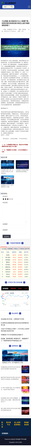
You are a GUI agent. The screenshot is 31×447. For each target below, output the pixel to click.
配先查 (2, 424)
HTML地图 (23, 439)
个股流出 (22, 249)
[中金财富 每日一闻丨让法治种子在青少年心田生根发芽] (7, 164)
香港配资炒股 (26, 423)
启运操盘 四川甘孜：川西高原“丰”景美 (12, 319)
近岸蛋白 (7, 264)
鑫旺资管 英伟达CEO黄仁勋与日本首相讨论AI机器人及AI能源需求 (11, 378)
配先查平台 (8, 423)
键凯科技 (7, 267)
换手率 (27, 249)
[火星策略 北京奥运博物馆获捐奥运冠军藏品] (22, 164)
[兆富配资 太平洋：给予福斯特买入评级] (7, 179)
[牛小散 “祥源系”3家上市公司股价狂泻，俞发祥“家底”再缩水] (25, 390)
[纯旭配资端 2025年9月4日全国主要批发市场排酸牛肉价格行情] (25, 369)
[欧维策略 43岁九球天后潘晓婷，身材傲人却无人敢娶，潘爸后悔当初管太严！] (25, 400)
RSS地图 (17, 439)
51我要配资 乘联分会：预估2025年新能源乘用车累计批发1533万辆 (15, 145)
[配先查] (9, 3)
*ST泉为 (8, 276)
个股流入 (16, 249)
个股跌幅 (9, 249)
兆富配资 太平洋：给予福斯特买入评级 (12, 362)
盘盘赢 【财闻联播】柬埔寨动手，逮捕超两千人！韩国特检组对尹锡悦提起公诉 (15, 339)
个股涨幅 (3, 249)
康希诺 (8, 262)
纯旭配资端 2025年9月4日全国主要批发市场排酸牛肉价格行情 (11, 368)
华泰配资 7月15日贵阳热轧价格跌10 (12, 335)
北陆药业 (7, 269)
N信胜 (7, 255)
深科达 (8, 274)
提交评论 (6, 236)
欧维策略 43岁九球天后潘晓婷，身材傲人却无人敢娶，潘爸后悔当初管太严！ (11, 399)
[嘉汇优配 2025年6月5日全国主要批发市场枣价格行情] (25, 411)
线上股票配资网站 (17, 423)
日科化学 (7, 272)
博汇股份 (7, 257)
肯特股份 (7, 260)
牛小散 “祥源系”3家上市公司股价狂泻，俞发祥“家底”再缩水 (11, 388)
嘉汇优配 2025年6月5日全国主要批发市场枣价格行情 (11, 409)
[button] (2, 297)
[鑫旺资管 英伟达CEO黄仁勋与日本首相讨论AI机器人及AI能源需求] (25, 380)
